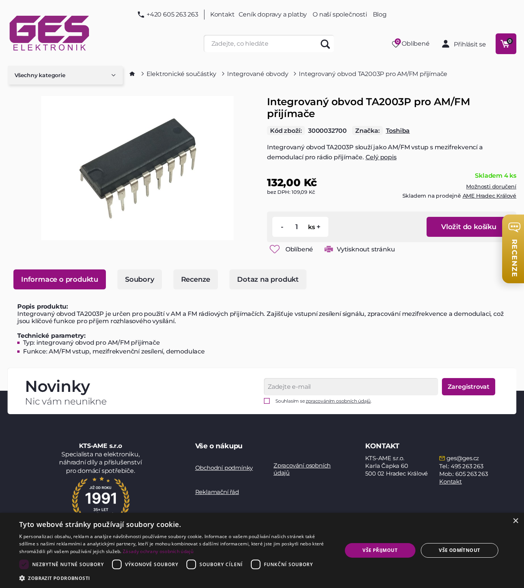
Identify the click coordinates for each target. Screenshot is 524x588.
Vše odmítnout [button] (459, 550)
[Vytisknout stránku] (329, 249)
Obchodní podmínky (224, 467)
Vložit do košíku (468, 227)
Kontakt (222, 15)
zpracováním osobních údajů (338, 401)
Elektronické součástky (182, 74)
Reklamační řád (217, 492)
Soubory (139, 279)
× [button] (515, 521)
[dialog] (262, 550)
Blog (380, 15)
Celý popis (381, 157)
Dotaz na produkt (268, 279)
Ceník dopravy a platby (273, 14)
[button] (175, 577)
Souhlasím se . (323, 401)
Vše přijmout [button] (380, 550)
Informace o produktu (59, 279)
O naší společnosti (340, 14)
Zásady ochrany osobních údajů (158, 551)
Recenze (196, 279)
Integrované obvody (257, 74)
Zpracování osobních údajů (302, 469)
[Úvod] (132, 74)
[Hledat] (325, 43)
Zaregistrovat (468, 386)
